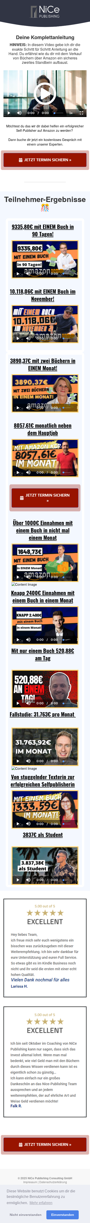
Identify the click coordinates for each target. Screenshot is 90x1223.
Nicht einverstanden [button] (26, 1215)
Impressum (30, 1182)
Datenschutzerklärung (53, 1182)
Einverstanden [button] (62, 1215)
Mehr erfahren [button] (41, 1203)
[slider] (19, 97)
